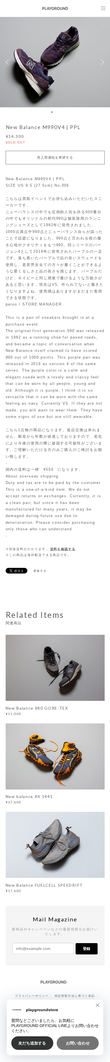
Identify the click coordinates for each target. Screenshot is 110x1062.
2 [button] (55, 112)
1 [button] (51, 112)
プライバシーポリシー (32, 995)
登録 (86, 949)
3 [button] (59, 112)
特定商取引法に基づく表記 (75, 995)
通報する (40, 570)
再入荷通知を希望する (55, 158)
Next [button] (101, 62)
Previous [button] (8, 62)
